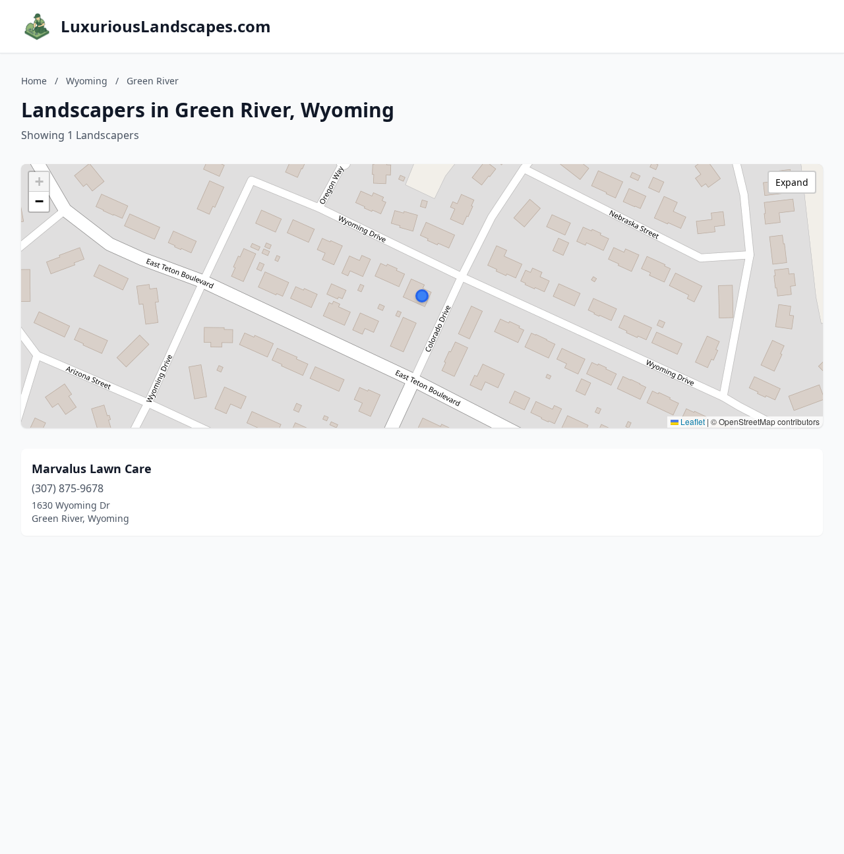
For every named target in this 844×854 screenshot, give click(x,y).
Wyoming (86, 80)
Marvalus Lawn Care (92, 468)
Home (34, 80)
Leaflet (691, 421)
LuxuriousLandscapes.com (166, 26)
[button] (422, 295)
